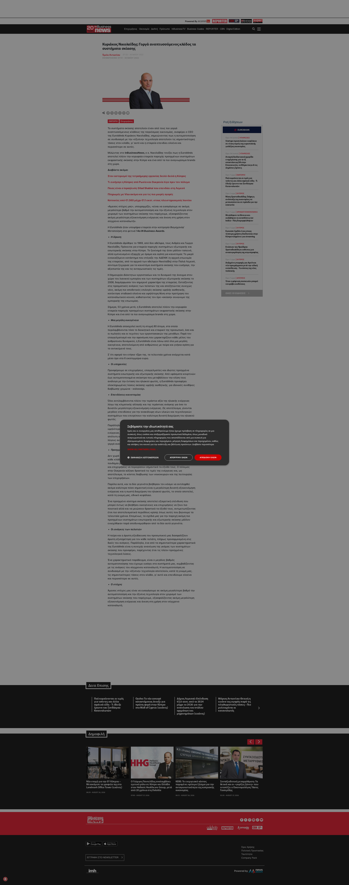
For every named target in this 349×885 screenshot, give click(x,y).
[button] (174, 449)
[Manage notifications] (5, 879)
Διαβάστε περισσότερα (203, 444)
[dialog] (174, 442)
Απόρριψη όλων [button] (178, 457)
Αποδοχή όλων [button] (208, 457)
